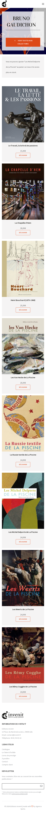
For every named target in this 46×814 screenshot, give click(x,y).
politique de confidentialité (19, 794)
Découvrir (23, 155)
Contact (5, 761)
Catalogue (6, 749)
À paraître (5, 758)
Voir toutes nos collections (25, 42)
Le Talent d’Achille (8, 752)
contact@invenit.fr (14, 735)
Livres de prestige (9, 755)
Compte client (7, 764)
